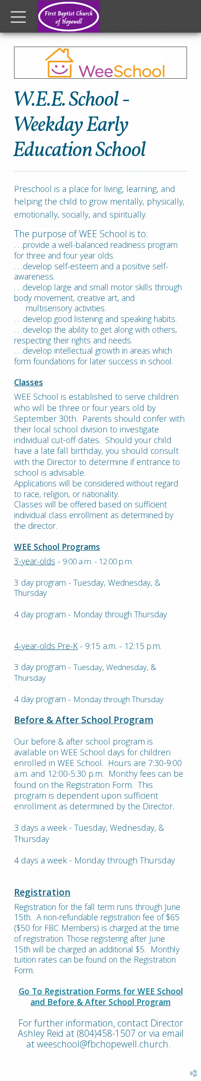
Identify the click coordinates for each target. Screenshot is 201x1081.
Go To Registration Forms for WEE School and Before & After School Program (101, 996)
